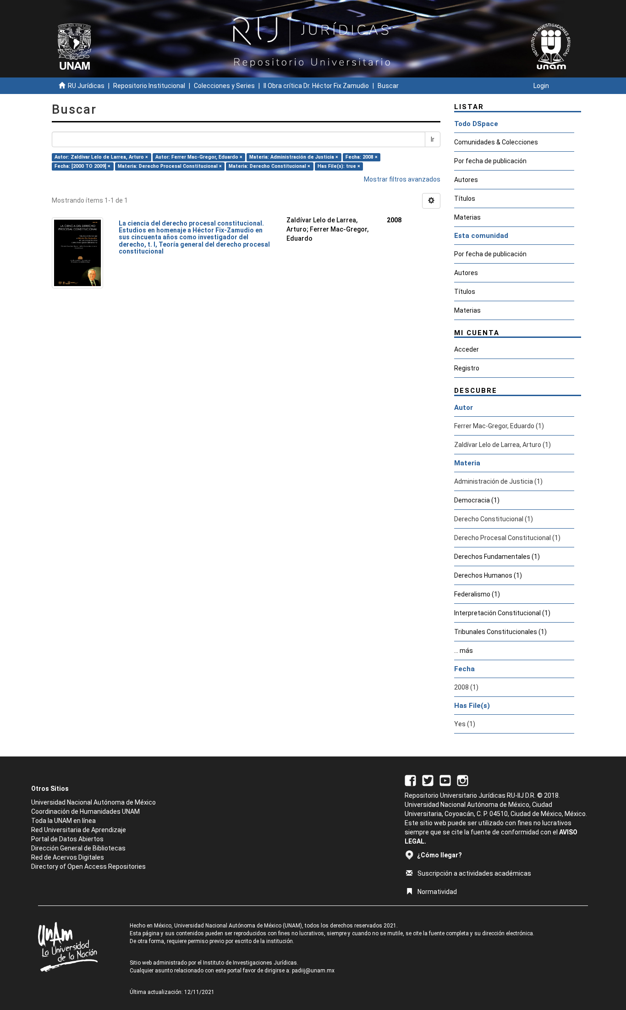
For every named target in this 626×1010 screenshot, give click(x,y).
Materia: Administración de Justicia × (293, 157)
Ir (432, 139)
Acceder (466, 349)
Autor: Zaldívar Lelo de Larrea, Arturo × (101, 157)
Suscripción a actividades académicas (474, 873)
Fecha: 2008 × (362, 157)
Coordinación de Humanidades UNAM (85, 811)
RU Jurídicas (86, 85)
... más (463, 650)
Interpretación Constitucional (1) (502, 613)
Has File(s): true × (339, 166)
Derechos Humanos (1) (488, 575)
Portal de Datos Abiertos (67, 839)
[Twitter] (428, 780)
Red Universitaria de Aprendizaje (78, 829)
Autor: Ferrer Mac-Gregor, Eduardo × (198, 157)
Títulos (464, 198)
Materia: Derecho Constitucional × (269, 166)
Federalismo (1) (477, 594)
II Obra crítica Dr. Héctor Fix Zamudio (316, 85)
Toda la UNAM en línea (63, 820)
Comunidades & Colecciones (496, 142)
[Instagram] (462, 780)
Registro (466, 368)
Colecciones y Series (224, 85)
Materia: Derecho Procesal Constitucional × (170, 166)
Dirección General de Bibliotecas (78, 848)
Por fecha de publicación (490, 161)
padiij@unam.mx (313, 970)
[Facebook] (410, 780)
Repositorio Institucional (149, 85)
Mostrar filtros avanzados (402, 179)
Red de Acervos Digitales (67, 857)
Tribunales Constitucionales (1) (500, 631)
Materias (467, 217)
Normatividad (437, 891)
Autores (466, 179)
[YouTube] (445, 780)
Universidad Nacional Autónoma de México (93, 802)
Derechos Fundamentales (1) (497, 556)
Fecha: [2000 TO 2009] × (82, 166)
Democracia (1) (477, 500)
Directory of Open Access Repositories (88, 866)
